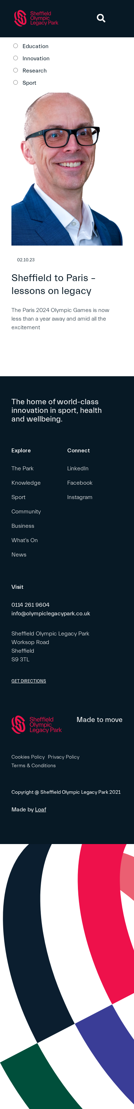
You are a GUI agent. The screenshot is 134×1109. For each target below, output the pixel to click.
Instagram (80, 497)
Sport (29, 83)
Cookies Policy (28, 757)
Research (35, 70)
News (18, 554)
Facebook (80, 483)
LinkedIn (78, 468)
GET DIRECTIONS (28, 681)
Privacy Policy (63, 757)
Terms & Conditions (33, 766)
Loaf (40, 809)
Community (26, 511)
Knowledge (26, 483)
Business (22, 526)
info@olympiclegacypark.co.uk (50, 613)
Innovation (36, 58)
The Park (22, 468)
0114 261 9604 (30, 605)
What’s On (24, 540)
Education (36, 46)
